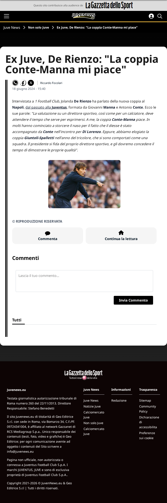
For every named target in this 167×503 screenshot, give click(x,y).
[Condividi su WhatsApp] (15, 83)
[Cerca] (160, 16)
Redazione (119, 400)
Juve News (11, 27)
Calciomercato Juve (94, 414)
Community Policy (147, 408)
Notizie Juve (92, 406)
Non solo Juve (38, 27)
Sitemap (145, 400)
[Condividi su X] (31, 83)
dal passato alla (46, 107)
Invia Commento (133, 300)
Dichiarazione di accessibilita (149, 422)
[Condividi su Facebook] (23, 83)
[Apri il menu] (6, 16)
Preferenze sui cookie (147, 435)
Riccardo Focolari (51, 83)
